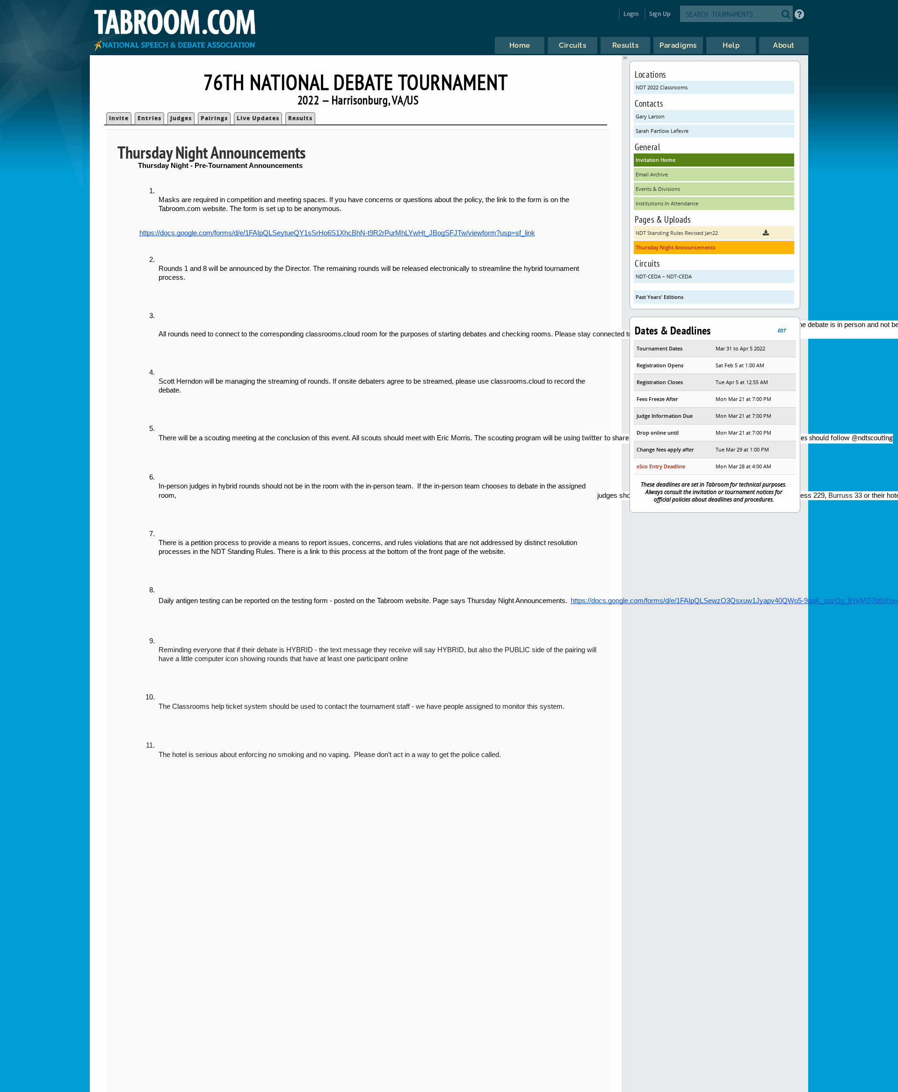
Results (300, 118)
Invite (119, 118)
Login (631, 14)
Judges (181, 118)
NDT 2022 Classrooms (662, 87)
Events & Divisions (658, 188)
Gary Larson (650, 116)
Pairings (214, 118)
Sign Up (659, 14)
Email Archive (652, 174)
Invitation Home (655, 159)
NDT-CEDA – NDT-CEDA (664, 276)
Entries (149, 118)
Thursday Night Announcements (675, 247)
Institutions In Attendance (667, 203)
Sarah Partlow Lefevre (662, 130)
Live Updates (258, 118)
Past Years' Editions (659, 296)
